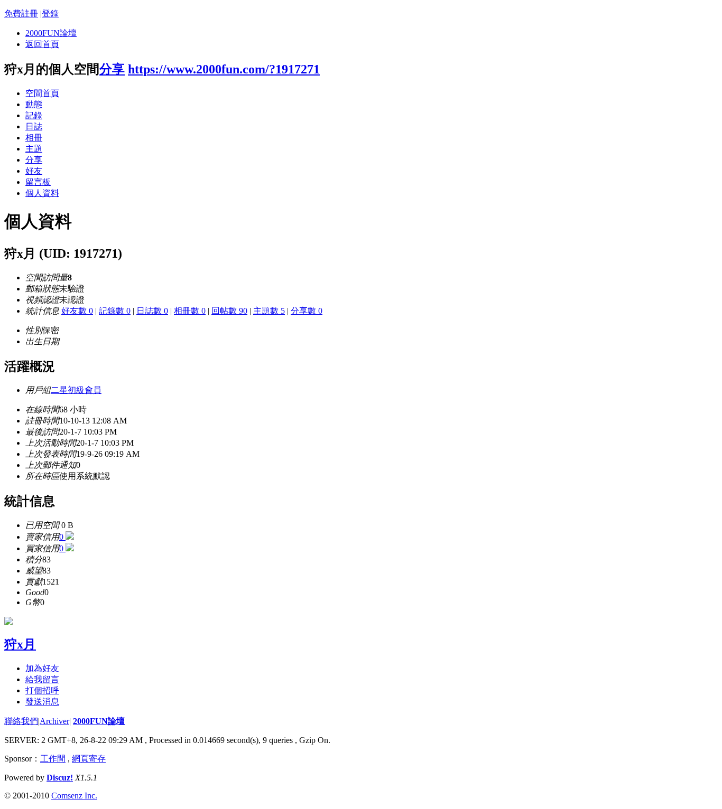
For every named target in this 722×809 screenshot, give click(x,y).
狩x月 (20, 644)
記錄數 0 (115, 310)
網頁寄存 (89, 758)
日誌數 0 (152, 310)
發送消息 (42, 701)
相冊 (33, 137)
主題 (33, 148)
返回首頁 (42, 44)
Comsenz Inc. (74, 795)
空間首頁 (42, 93)
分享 (112, 69)
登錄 (50, 13)
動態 (33, 104)
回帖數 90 (229, 310)
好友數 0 (77, 310)
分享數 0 (306, 310)
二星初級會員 (76, 389)
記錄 (33, 115)
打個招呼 (42, 690)
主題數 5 (269, 310)
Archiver (54, 721)
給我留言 (42, 679)
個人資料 (42, 193)
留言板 (38, 181)
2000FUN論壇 (51, 33)
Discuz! (60, 777)
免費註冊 (21, 13)
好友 (33, 170)
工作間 (53, 758)
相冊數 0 (190, 310)
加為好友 (42, 668)
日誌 (33, 126)
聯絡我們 (21, 721)
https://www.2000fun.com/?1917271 (224, 69)
